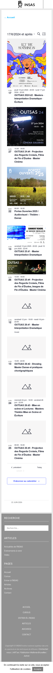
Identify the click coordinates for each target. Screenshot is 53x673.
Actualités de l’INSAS (13, 547)
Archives (8, 589)
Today (39, 467)
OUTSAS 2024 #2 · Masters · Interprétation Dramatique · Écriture (29, 98)
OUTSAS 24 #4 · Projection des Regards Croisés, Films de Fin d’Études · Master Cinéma (29, 156)
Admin (26, 656)
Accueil (7, 572)
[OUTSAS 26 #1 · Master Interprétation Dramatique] (26, 306)
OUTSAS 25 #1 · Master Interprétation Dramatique (28, 253)
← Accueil (9, 17)
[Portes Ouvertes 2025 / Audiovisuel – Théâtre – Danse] (26, 186)
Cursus (7, 576)
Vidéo (6, 555)
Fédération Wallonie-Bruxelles (33, 652)
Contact (7, 593)
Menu (5, 4)
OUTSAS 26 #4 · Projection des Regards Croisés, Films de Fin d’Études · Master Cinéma (29, 453)
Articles (7, 584)
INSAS (26, 4)
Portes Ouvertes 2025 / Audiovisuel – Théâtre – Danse (27, 214)
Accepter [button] (37, 669)
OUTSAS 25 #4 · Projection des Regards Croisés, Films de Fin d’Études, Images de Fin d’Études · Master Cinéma (30, 284)
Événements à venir (13, 551)
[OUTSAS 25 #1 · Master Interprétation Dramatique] (26, 233)
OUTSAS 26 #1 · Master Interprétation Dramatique (28, 326)
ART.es (16, 652)
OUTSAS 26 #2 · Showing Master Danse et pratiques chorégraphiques (28, 367)
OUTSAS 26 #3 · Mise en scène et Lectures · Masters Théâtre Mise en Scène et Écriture (29, 410)
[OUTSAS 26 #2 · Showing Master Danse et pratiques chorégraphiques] (26, 347)
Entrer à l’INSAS (11, 580)
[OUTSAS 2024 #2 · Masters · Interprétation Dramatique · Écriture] (26, 63)
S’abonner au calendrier (24, 481)
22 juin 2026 (16, 502)
